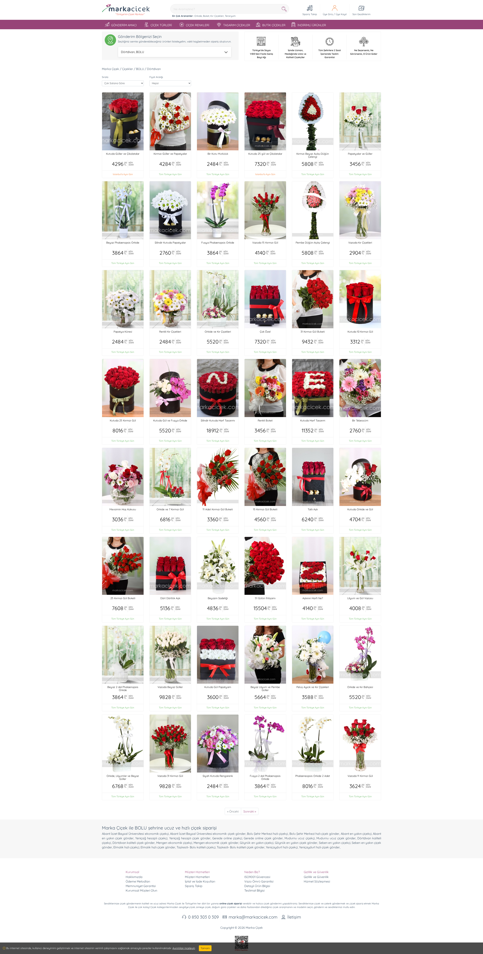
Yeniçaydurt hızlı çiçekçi (282, 847)
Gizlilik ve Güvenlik (316, 877)
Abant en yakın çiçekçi (356, 834)
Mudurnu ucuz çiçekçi (300, 838)
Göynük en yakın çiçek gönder (296, 843)
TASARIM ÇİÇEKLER (236, 25)
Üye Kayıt (341, 14)
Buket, (206, 15)
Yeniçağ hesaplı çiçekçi (151, 838)
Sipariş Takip (193, 886)
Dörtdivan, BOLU (132, 52)
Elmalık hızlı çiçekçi (126, 847)
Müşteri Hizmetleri (197, 877)
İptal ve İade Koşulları (200, 881)
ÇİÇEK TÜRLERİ (161, 25)
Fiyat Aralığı (156, 76)
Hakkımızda (134, 877)
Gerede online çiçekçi (227, 838)
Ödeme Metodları (138, 881)
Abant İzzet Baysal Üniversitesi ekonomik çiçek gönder (208, 834)
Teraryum (230, 15)
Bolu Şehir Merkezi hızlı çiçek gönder (314, 834)
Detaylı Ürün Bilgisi (257, 886)
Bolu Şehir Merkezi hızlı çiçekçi (267, 834)
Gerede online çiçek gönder (263, 838)
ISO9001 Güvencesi (257, 877)
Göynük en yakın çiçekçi (256, 843)
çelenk (327, 903)
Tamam (205, 948)
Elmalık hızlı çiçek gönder (158, 847)
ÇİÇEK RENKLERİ (197, 25)
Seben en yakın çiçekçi (334, 843)
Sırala (105, 76)
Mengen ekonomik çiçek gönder (216, 843)
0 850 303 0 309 (203, 917)
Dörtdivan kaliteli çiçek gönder (133, 843)
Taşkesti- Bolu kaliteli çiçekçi (196, 847)
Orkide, (198, 15)
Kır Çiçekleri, (217, 15)
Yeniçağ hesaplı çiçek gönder (190, 838)
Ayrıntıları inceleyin (183, 948)
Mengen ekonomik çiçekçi (174, 843)
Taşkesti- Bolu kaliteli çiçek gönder (241, 847)
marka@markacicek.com (253, 917)
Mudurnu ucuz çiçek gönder (336, 838)
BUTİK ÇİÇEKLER (273, 25)
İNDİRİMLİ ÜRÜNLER (312, 25)
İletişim (294, 917)
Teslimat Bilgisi (254, 890)
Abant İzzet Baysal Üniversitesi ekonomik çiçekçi (135, 834)
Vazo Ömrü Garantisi (258, 881)
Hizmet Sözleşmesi (317, 881)
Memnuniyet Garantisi (141, 886)
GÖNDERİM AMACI (124, 25)
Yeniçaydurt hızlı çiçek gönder (319, 847)
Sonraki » (249, 811)
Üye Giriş (328, 14)
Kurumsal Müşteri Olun (141, 890)
